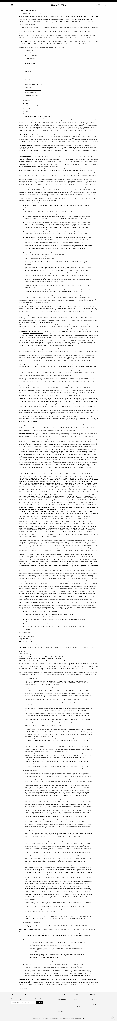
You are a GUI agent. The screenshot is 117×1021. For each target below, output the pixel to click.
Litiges (26, 111)
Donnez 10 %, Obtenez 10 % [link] (79, 1006)
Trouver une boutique (31, 995)
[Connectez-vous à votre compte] (102, 5)
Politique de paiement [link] (62, 1009)
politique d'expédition (56, 331)
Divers (26, 103)
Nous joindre (28, 108)
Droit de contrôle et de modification (34, 68)
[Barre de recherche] (96, 5)
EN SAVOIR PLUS (76, 1)
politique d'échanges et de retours (89, 331)
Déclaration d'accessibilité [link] (64, 1018)
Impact (91, 1006)
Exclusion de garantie (30, 92)
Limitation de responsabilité (32, 95)
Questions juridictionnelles (31, 97)
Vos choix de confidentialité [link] (76, 1018)
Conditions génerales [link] (53, 1018)
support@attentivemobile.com (42, 451)
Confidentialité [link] (45, 1018)
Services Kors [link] (60, 1013)
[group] (58, 1)
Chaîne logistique (93, 1004)
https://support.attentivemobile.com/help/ (29, 449)
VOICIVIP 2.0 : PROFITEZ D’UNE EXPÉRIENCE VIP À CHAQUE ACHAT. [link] (59, 1)
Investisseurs (92, 1001)
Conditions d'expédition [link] (62, 1001)
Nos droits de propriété (31, 50)
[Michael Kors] (58, 5)
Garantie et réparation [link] (62, 1004)
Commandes (28, 74)
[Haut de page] (23, 988)
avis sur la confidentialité (46, 470)
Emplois (91, 999)
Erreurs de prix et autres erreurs (33, 76)
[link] (75, 1004)
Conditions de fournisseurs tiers (33, 113)
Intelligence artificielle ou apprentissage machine (37, 116)
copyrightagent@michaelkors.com (32, 644)
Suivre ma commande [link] (78, 1001)
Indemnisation (28, 71)
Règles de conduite (30, 63)
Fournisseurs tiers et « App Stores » (34, 84)
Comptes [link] (75, 999)
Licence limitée (28, 52)
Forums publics (28, 66)
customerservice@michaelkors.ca (52, 658)
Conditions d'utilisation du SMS (33, 90)
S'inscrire (39, 1002)
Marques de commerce (31, 55)
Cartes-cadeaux (61, 1011)
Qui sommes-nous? (93, 996)
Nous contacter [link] (61, 996)
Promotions (28, 87)
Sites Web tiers (28, 82)
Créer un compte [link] (77, 996)
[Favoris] (99, 5)
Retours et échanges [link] (62, 999)
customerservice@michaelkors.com (55, 656)
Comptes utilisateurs (30, 58)
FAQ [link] (58, 1006)
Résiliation (27, 100)
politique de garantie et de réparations (33, 333)
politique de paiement (70, 331)
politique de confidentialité (40, 331)
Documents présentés (30, 60)
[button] (113, 1018)
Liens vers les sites (29, 79)
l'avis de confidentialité (54, 159)
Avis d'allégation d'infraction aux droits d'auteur (37, 105)
